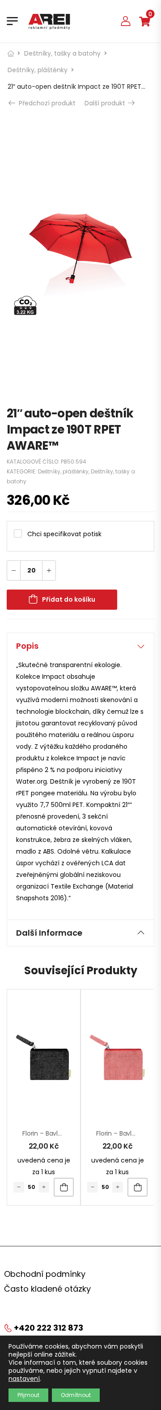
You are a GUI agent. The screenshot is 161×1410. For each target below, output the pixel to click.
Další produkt (108, 103)
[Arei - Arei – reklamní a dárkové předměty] (49, 21)
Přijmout (28, 1395)
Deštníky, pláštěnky (38, 69)
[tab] (80, 646)
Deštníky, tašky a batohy (62, 53)
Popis (27, 645)
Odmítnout (76, 1395)
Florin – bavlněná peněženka (65, 1133)
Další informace (49, 932)
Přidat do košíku (68, 599)
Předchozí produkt (46, 103)
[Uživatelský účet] (126, 21)
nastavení (24, 1379)
